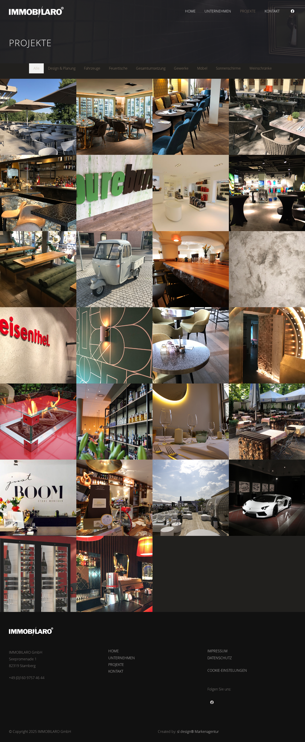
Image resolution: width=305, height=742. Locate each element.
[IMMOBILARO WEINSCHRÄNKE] (38, 574)
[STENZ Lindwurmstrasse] (114, 498)
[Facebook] (292, 11)
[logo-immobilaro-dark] (36, 11)
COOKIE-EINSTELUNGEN (227, 670)
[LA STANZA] (114, 574)
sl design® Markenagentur (198, 731)
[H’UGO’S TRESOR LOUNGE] (114, 117)
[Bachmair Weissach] (190, 269)
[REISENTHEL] (38, 345)
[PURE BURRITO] (114, 193)
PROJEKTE (116, 664)
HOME (113, 651)
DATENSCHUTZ (219, 657)
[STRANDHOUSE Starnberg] (38, 117)
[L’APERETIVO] (38, 193)
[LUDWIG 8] (114, 345)
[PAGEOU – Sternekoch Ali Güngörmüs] (190, 421)
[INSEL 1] (190, 345)
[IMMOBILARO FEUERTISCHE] (38, 421)
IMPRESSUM (217, 651)
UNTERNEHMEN (121, 657)
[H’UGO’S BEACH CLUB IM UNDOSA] (190, 498)
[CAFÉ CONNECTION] (38, 269)
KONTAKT (115, 671)
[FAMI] (114, 421)
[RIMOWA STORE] (190, 193)
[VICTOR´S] (190, 117)
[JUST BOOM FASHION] (38, 498)
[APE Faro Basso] (114, 269)
